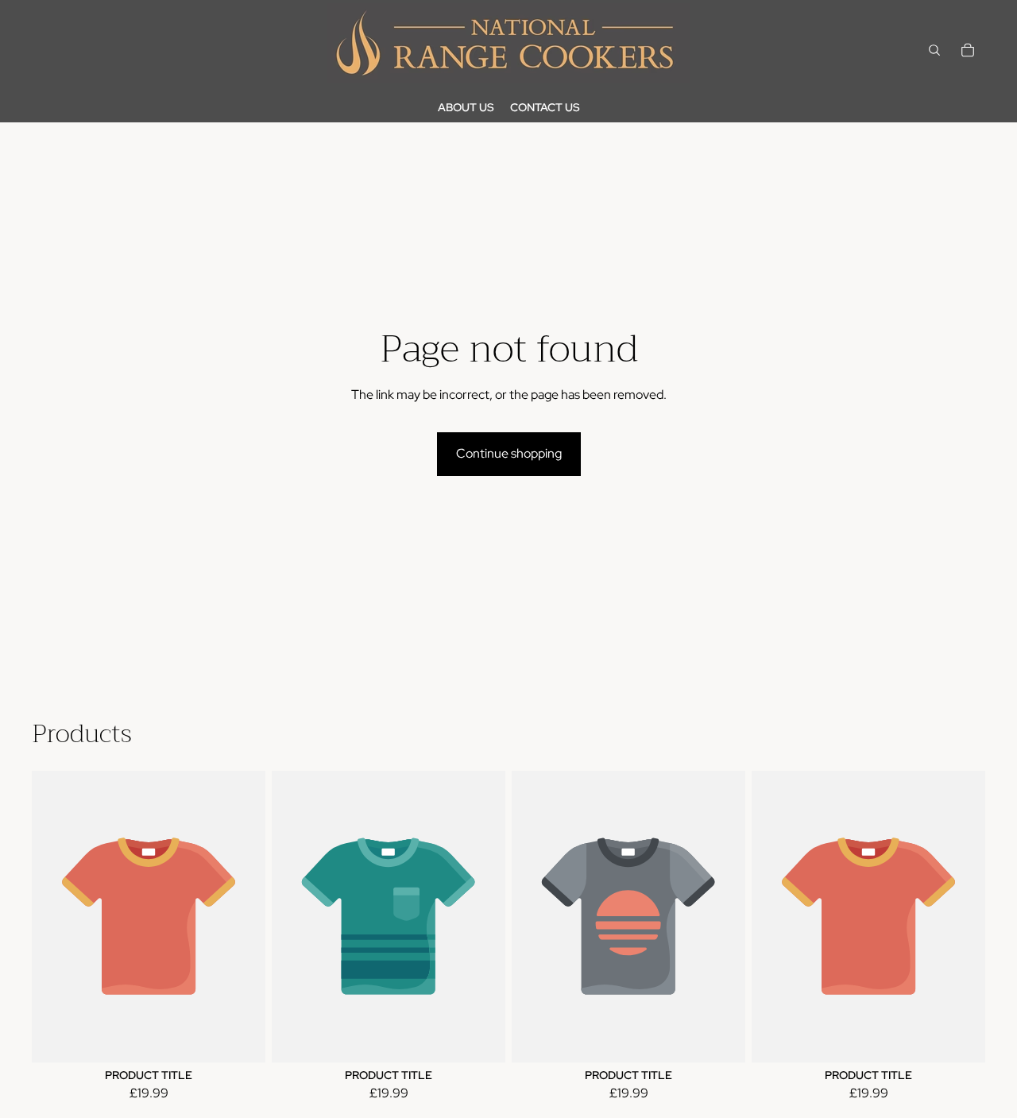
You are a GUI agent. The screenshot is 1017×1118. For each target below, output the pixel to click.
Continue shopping (509, 453)
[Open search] (934, 50)
